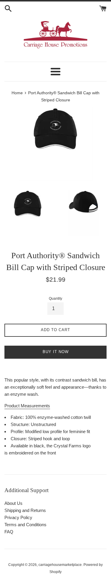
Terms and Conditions (25, 524)
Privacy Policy (18, 517)
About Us (13, 503)
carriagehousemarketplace (60, 565)
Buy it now (56, 352)
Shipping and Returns (25, 510)
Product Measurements (27, 405)
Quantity (55, 298)
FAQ (8, 531)
